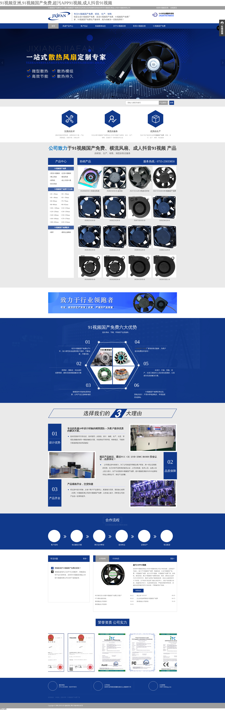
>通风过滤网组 (66, 232)
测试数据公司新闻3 (101, 601)
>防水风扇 (53, 184)
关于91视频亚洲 (119, 26)
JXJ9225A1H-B (90, 220)
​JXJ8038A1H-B (114, 250)
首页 (53, 26)
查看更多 (138, 590)
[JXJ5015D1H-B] (139, 266)
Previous (2, 62)
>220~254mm (65, 222)
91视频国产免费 (159, 26)
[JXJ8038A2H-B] (139, 236)
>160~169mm (54, 218)
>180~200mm (54, 222)
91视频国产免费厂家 (73, 697)
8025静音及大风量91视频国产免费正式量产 (108, 595)
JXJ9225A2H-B (114, 220)
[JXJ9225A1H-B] (90, 207)
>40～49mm (54, 197)
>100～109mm (54, 208)
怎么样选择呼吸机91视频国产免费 (147, 598)
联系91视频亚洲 (139, 26)
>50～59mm (65, 197)
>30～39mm (65, 194)
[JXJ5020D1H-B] (90, 266)
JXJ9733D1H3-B (139, 220)
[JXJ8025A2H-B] (164, 236)
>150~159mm (65, 215)
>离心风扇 (53, 177)
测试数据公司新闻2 (143, 601)
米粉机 (57, 697)
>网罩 (52, 232)
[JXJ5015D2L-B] (164, 266)
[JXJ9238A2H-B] (164, 207)
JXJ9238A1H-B (90, 250)
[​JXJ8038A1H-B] (115, 236)
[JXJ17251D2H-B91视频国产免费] (164, 177)
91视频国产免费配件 (61, 227)
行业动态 (116, 558)
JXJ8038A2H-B (139, 250)
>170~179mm (65, 218)
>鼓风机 (52, 180)
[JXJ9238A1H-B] (90, 236)
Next (223, 62)
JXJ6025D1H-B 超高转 (115, 191)
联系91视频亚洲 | (162, 8)
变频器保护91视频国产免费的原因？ (68, 598)
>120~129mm (54, 211)
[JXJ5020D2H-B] (115, 266)
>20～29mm (54, 194)
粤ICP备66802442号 (77, 705)
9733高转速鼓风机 (100, 598)
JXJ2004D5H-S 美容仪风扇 (89, 191)
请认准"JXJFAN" (142, 595)
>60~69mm (53, 201)
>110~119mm (65, 208)
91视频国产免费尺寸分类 (63, 189)
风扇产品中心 (68, 26)
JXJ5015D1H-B (139, 279)
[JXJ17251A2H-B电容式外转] (139, 177)
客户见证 (84, 26)
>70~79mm (64, 201)
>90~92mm (64, 204)
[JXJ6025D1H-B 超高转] (115, 177)
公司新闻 (102, 558)
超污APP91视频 (139, 565)
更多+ (85, 558)
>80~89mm (53, 204)
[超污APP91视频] (112, 575)
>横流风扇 (64, 177)
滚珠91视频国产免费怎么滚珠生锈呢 (68, 583)
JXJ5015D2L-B (164, 279)
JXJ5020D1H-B (90, 279)
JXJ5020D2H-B (114, 279)
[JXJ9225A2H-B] (115, 207)
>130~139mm (65, 211)
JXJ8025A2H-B (164, 250)
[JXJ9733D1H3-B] (139, 207)
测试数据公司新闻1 (101, 604)
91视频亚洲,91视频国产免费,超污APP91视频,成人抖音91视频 (56, 3)
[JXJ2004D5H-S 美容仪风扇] (90, 177)
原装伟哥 (63, 697)
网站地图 (3, 709)
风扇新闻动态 (100, 26)
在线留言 (173, 8)
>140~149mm (54, 215)
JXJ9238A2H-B (164, 220)
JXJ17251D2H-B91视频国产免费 (164, 191)
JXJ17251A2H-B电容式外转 (139, 191)
